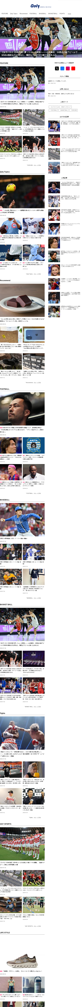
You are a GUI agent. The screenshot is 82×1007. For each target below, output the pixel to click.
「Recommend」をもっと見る (33, 382)
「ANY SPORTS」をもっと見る (32, 926)
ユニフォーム (54, 106)
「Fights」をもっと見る (34, 817)
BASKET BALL (6, 604)
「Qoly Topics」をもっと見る (33, 274)
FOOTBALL (4, 389)
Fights (2, 713)
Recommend (5, 280)
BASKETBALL (64, 110)
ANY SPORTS (5, 824)
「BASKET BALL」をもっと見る (32, 706)
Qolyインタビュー (66, 106)
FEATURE (4, 63)
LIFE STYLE (5, 933)
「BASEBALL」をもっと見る (33, 598)
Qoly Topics (5, 172)
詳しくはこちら (52, 83)
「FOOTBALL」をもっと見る (33, 493)
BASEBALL (5, 500)
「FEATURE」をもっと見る (33, 165)
